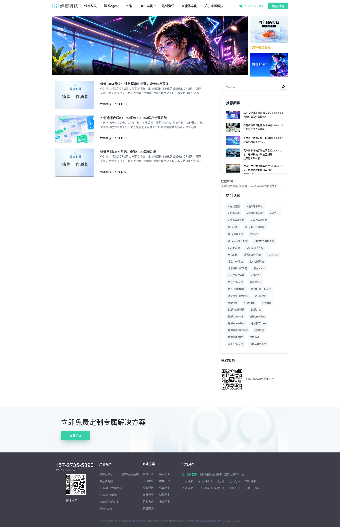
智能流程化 (260, 295)
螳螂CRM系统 (257, 316)
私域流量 (232, 302)
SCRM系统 (234, 247)
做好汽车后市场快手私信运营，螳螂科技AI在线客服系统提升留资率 (257, 170)
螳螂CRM (256, 309)
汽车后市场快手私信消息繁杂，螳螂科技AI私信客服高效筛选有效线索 (257, 154)
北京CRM (272, 254)
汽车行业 (164, 488)
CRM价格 (233, 227)
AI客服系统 (234, 213)
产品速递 (232, 254)
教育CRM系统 (235, 282)
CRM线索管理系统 (238, 240)
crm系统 (254, 233)
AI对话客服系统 (254, 213)
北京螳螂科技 (257, 261)
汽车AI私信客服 (260, 47)
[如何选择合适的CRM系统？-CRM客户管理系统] (77, 129)
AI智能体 (274, 213)
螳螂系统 (254, 337)
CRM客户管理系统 (255, 227)
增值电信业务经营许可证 (149, 521)
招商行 (163, 474)
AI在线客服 (234, 206)
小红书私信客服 (236, 275)
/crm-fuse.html (61, 18)
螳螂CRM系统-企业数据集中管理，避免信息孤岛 (134, 84)
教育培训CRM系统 (261, 289)
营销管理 (266, 302)
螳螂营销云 (106, 474)
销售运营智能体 (258, 344)
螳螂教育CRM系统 (238, 330)
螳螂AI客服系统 (236, 309)
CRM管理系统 (235, 233)
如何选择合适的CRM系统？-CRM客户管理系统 (133, 118)
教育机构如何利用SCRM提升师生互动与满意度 (257, 127)
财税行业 (164, 495)
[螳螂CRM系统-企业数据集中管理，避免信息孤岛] (77, 95)
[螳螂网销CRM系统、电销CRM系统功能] (77, 163)
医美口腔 (164, 481)
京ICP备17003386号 (173, 521)
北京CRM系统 (235, 261)
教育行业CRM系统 (238, 295)
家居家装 (148, 508)
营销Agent (249, 302)
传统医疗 (148, 481)
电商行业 (164, 501)
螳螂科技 (259, 330)
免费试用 (278, 6)
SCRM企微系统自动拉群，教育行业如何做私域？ (257, 114)
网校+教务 (105, 508)
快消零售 (148, 488)
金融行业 (148, 495)
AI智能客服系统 (236, 220)
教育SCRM (255, 282)
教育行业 (148, 474)
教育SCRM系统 (236, 289)
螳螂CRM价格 (235, 316)
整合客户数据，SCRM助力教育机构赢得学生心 (257, 139)
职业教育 (148, 501)
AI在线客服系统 (254, 206)
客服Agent (259, 268)
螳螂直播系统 (130, 474)
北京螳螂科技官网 (237, 268)
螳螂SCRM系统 (236, 323)
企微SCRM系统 (252, 254)
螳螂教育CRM (258, 323)
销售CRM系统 (235, 344)
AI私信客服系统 (259, 220)
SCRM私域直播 (108, 502)
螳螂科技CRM (235, 337)
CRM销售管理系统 (264, 240)
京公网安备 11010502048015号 (118, 521)
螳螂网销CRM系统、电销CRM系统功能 (128, 151)
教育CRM (256, 275)
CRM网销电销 (108, 495)
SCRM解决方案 (255, 247)
